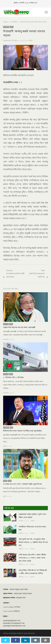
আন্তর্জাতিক (6, 27)
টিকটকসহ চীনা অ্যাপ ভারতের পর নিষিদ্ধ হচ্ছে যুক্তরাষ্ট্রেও (22, 431)
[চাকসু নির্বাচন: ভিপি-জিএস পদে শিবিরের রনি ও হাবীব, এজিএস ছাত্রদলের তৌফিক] (10, 570)
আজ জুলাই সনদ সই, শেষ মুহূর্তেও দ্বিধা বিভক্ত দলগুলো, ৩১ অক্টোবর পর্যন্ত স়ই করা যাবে (33, 542)
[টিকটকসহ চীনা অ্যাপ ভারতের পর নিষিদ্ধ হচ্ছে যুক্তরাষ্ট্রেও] (25, 397)
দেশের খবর (6, 324)
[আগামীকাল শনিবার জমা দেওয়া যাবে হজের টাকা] (10, 526)
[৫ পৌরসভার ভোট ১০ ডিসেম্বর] (25, 344)
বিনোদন (5, 481)
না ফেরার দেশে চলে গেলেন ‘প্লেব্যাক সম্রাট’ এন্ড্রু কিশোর (22, 484)
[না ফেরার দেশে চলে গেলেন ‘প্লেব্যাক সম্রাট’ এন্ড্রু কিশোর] (25, 450)
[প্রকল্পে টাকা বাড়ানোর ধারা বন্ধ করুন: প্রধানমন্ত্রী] (25, 293)
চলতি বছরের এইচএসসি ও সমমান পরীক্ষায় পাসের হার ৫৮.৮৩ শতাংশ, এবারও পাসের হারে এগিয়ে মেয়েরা (32, 558)
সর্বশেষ (11, 27)
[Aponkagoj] (16, 12)
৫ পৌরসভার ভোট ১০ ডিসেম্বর (13, 377)
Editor (33, 520)
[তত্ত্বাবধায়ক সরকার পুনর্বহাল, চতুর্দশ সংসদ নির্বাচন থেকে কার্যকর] (10, 514)
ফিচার (11, 428)
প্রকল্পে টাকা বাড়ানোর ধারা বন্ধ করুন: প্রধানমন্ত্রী (19, 327)
